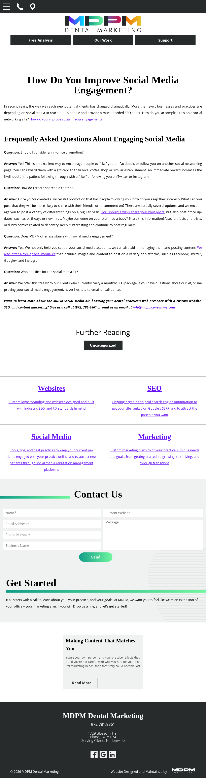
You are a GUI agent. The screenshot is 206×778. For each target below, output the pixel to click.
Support (165, 40)
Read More (82, 682)
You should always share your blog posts (132, 212)
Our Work (103, 40)
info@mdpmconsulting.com (154, 307)
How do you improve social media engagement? (66, 119)
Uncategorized (103, 345)
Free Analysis (41, 40)
